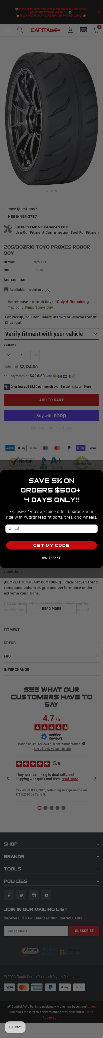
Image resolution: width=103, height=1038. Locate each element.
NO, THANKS (51, 558)
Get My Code (51, 545)
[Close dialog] (98, 474)
